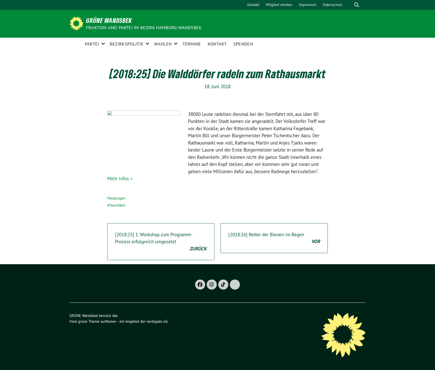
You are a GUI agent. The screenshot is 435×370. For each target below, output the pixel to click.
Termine (192, 44)
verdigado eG (157, 321)
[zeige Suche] (356, 5)
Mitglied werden (279, 4)
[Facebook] (200, 285)
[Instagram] (212, 285)
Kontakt (253, 4)
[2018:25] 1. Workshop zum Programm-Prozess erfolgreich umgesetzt (161, 242)
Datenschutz (333, 4)
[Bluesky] (235, 285)
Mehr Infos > (120, 178)
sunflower (108, 321)
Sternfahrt (117, 205)
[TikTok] (223, 285)
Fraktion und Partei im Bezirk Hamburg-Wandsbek (144, 27)
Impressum (307, 4)
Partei (92, 44)
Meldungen (116, 198)
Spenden (243, 44)
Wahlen (163, 44)
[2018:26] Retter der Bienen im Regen (274, 238)
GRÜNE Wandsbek (109, 20)
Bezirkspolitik (126, 44)
